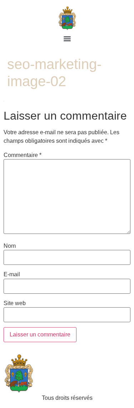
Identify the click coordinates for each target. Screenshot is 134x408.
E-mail (12, 274)
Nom (10, 246)
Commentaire (22, 155)
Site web (15, 303)
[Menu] (67, 38)
